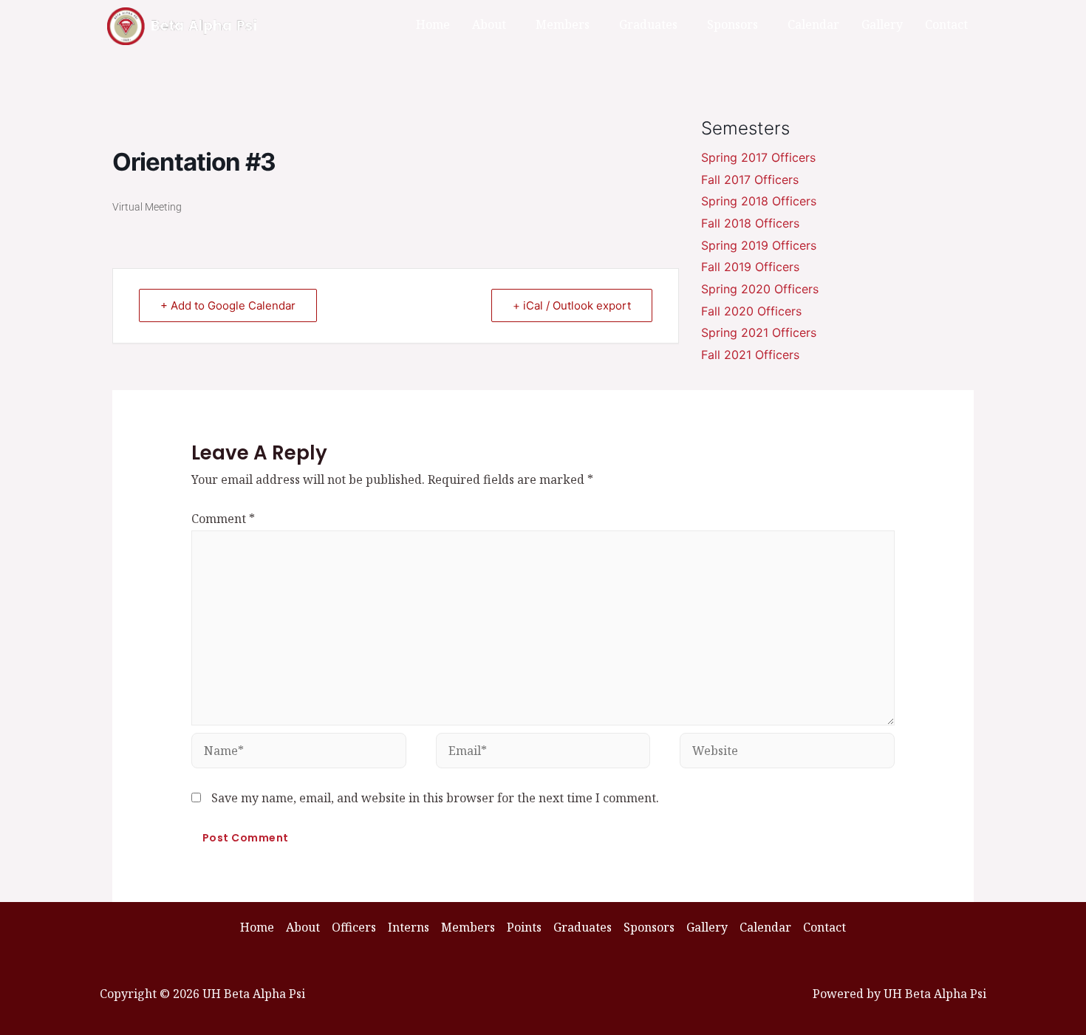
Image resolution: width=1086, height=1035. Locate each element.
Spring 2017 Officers (758, 157)
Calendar (813, 24)
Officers (354, 927)
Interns (408, 927)
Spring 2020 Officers (760, 288)
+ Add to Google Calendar (228, 305)
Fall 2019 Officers (750, 266)
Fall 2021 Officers (750, 354)
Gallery (882, 24)
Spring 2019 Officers (758, 245)
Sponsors (732, 24)
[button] (493, 24)
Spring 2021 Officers (758, 332)
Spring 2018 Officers (758, 201)
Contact (946, 24)
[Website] (787, 753)
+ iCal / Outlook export (572, 305)
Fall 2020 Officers (751, 311)
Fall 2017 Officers (750, 179)
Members (563, 24)
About (489, 24)
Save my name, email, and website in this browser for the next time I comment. (435, 798)
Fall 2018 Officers (750, 223)
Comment (223, 518)
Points (524, 927)
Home (433, 24)
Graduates (648, 24)
